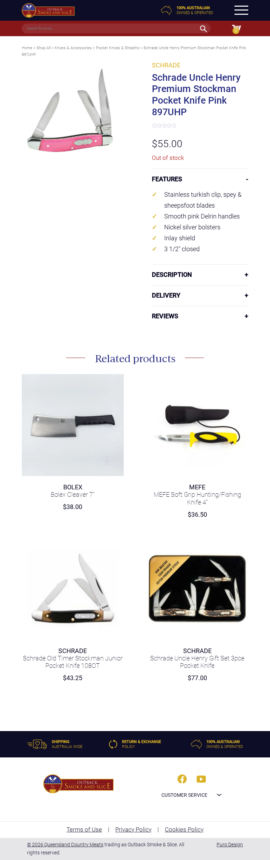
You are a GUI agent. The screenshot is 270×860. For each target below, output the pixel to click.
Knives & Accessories (73, 48)
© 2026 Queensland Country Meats (65, 844)
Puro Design (230, 844)
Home (27, 48)
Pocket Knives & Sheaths (117, 48)
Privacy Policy (133, 829)
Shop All (43, 48)
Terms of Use (84, 829)
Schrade (166, 65)
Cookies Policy (184, 829)
